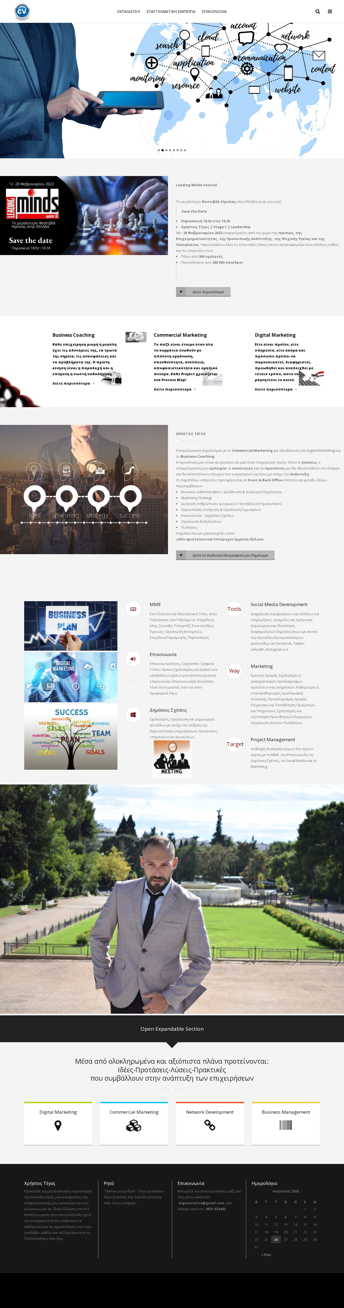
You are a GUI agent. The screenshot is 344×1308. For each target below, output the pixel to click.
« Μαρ (266, 1254)
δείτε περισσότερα (71, 383)
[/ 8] (26, 79)
